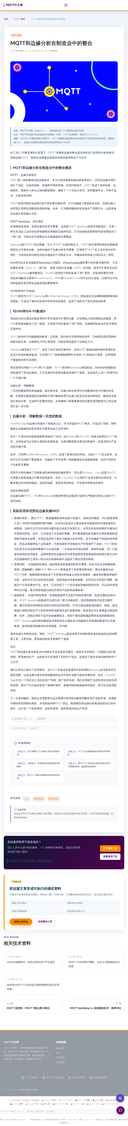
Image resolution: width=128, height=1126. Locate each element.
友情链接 (60, 1062)
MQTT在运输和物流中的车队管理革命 (88, 753)
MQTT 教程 (19, 19)
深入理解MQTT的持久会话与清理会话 (38, 753)
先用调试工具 (45, 921)
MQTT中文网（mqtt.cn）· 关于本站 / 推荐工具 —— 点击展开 (29, 1111)
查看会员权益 (21, 922)
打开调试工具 (110, 848)
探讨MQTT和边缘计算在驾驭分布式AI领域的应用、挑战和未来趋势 (88, 765)
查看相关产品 (110, 856)
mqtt (26, 798)
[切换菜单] (66, 5)
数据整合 (39, 798)
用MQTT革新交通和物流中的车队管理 (38, 777)
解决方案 (60, 1048)
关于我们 (60, 1058)
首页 (6, 19)
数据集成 (54, 798)
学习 (58, 1053)
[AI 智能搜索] (120, 1098)
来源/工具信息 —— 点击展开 (26, 728)
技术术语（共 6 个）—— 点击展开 (30, 719)
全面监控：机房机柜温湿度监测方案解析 (38, 765)
